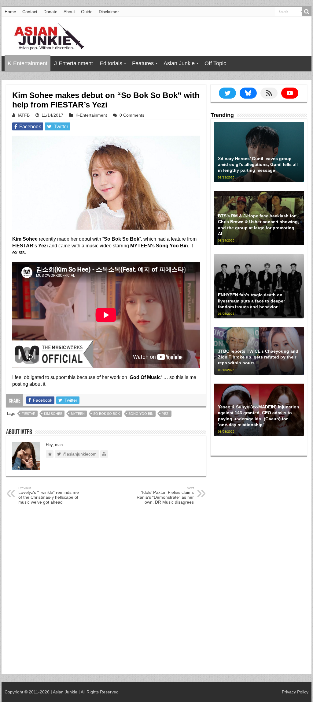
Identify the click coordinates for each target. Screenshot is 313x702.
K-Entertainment (27, 63)
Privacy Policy (295, 691)
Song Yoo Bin (140, 413)
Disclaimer (109, 11)
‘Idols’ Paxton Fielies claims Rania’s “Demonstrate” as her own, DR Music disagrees (165, 495)
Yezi (165, 413)
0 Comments (132, 115)
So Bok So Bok (106, 413)
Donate (50, 11)
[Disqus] (106, 592)
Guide (87, 11)
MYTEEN (78, 413)
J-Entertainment (73, 63)
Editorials (111, 63)
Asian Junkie (179, 63)
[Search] (306, 11)
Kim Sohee (53, 413)
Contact (29, 11)
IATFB (24, 115)
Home (10, 11)
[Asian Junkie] (46, 35)
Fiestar (28, 413)
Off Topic (215, 63)
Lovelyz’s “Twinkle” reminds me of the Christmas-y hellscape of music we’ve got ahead (48, 495)
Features (143, 63)
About (69, 11)
